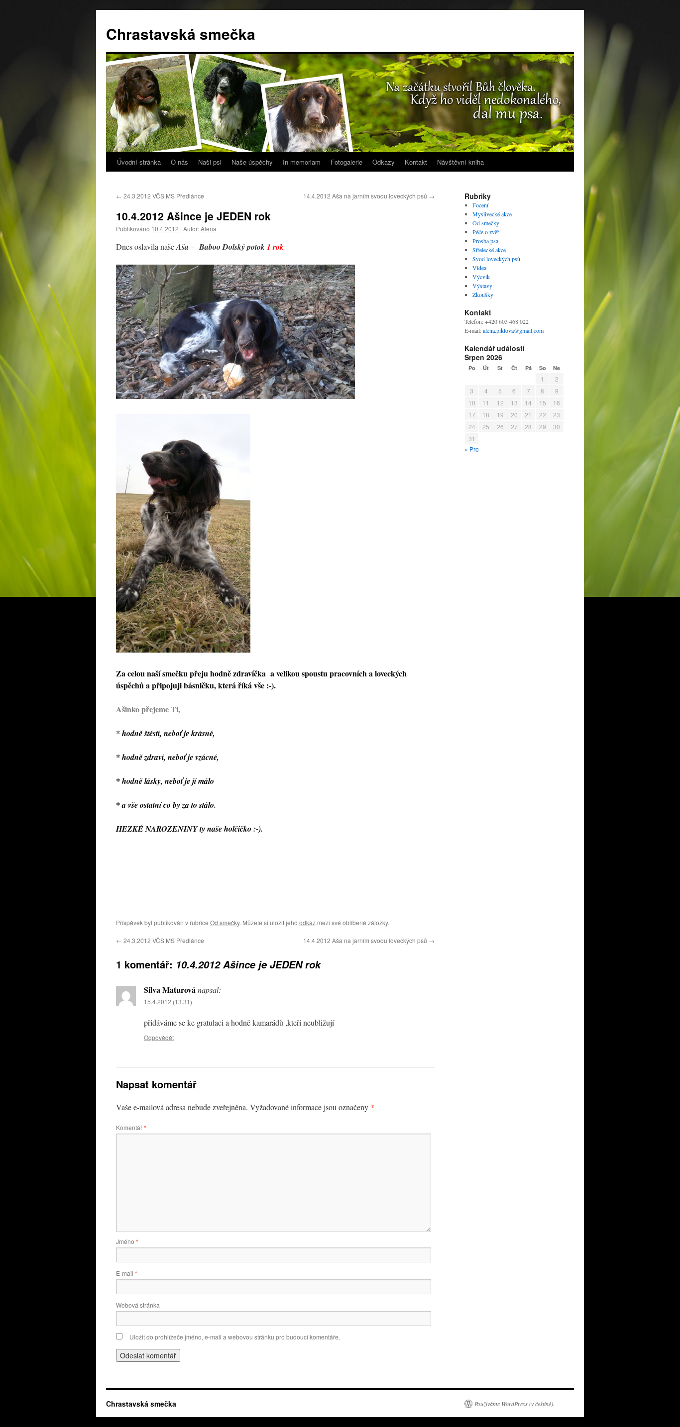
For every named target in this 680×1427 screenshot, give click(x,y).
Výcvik (481, 277)
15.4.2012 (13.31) (168, 1001)
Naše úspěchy (252, 162)
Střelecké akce (489, 250)
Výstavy (482, 285)
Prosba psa (485, 241)
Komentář (131, 1127)
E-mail (126, 1273)
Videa (479, 268)
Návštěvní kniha (460, 162)
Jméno (127, 1241)
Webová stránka (138, 1305)
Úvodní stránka (139, 162)
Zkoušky (482, 294)
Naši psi (210, 162)
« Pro (471, 449)
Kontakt (416, 162)
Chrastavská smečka (180, 33)
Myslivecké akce (492, 214)
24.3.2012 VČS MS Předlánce (160, 195)
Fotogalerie (346, 162)
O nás (179, 162)
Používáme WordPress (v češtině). (514, 1404)
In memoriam (302, 162)
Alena (209, 228)
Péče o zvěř (485, 232)
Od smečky (224, 922)
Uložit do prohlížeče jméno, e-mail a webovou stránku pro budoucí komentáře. (234, 1336)
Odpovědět (159, 1037)
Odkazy (383, 162)
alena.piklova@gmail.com (513, 330)
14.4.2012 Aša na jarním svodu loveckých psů (369, 195)
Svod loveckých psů (496, 259)
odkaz (307, 922)
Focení (480, 205)
